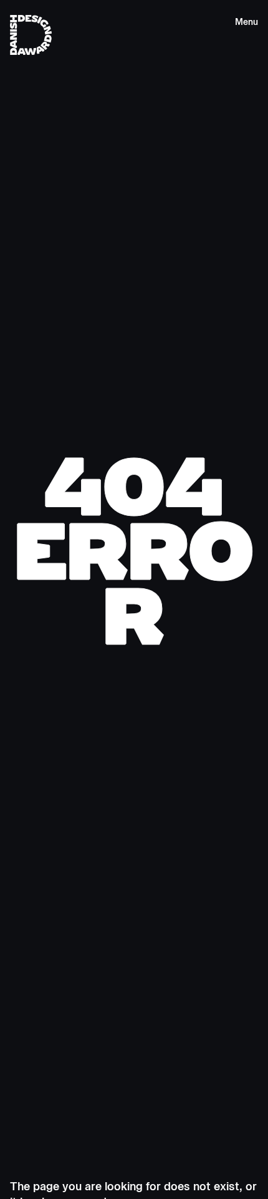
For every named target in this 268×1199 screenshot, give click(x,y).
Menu (246, 22)
